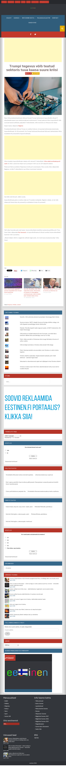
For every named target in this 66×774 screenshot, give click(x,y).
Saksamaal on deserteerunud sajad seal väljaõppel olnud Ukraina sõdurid (40, 361)
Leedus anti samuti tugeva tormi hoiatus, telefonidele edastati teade (27, 599)
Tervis (6, 711)
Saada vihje (32, 22)
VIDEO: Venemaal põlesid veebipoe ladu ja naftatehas (24, 614)
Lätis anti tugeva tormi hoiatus (18, 604)
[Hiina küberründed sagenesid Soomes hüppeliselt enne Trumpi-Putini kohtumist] (13, 283)
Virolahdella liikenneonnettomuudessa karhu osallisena (43, 491)
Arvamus (8, 568)
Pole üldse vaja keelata (13, 548)
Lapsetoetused (39, 706)
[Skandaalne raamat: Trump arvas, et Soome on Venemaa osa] (52, 283)
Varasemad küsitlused (11, 461)
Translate (17, 437)
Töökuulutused (39, 701)
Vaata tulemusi (33, 458)
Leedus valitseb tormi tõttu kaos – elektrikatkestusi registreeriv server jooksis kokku (31, 589)
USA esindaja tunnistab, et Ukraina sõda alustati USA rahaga (36, 345)
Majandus (10, 304)
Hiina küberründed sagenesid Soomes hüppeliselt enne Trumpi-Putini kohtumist (13, 290)
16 (8, 545)
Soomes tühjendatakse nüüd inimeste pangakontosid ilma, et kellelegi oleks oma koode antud (34, 578)
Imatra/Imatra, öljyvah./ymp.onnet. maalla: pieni (19, 506)
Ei (7, 453)
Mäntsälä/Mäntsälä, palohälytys (43, 506)
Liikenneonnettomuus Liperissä (44, 475)
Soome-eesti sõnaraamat (42, 726)
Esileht (9, 18)
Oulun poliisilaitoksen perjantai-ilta (16, 491)
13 (8, 537)
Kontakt (55, 18)
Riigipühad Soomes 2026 (42, 719)
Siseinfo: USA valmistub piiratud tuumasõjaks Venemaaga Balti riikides (39, 317)
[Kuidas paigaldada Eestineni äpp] (28, 673)
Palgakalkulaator (43, 18)
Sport (6, 713)
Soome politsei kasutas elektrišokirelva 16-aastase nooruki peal (26, 594)
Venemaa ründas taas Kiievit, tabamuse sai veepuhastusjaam (25, 609)
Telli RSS (36, 738)
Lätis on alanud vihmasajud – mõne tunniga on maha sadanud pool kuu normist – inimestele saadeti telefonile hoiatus (19, 747)
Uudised (16, 18)
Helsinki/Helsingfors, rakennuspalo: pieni (17, 514)
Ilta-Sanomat (22, 232)
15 (8, 543)
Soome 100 (8, 716)
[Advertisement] (33, 50)
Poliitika (14, 304)
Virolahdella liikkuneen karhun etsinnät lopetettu (19, 475)
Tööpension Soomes (40, 713)
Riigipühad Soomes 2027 (42, 716)
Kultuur (7, 708)
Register (20, 126)
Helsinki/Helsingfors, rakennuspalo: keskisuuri (19, 521)
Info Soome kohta (28, 18)
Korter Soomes (39, 703)
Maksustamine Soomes (41, 708)
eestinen (36, 73)
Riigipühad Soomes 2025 (42, 721)
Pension (37, 711)
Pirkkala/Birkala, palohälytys (39, 514)
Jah (8, 450)
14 (8, 540)
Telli (7, 633)
